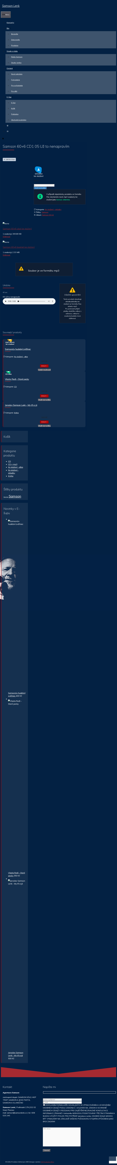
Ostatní (10, 68)
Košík (13, 108)
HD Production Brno (47, 1162)
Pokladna (14, 114)
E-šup (9, 97)
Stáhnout (6, 236)
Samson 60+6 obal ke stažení (17, 228)
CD (15, 386)
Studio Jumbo (16, 63)
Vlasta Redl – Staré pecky (17, 379)
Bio (8, 28)
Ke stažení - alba (21, 356)
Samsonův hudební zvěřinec (18, 349)
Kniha (16, 413)
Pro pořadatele (17, 86)
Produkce (14, 45)
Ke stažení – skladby (53, 209)
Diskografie (15, 40)
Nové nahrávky (16, 74)
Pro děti (14, 91)
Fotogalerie (15, 80)
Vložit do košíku (40, 188)
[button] (44, 400)
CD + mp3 (12, 464)
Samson (45, 212)
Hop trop (6, 497)
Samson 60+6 (48, 215)
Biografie (14, 34)
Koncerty (10, 22)
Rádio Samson (16, 57)
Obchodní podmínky (18, 120)
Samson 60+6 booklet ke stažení (19, 247)
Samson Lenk (11, 5)
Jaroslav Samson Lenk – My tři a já (21, 405)
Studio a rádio (12, 51)
